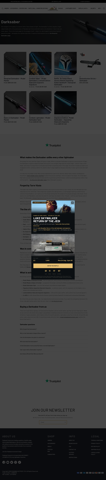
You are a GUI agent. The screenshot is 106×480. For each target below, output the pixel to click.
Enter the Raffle (53, 265)
